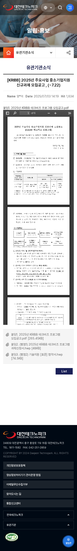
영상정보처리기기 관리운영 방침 (23, 475)
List (64, 371)
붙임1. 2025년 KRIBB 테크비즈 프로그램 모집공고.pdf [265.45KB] (35, 336)
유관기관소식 (24, 53)
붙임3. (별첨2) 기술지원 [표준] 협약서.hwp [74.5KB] (37, 356)
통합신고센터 (13, 503)
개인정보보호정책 (15, 465)
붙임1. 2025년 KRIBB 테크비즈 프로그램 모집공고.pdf (36, 108)
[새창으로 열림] (11, 540)
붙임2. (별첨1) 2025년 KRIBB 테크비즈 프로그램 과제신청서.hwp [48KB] (40, 346)
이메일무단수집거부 (17, 484)
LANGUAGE (48, 7)
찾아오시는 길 (13, 494)
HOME (8, 52)
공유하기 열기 (68, 53)
